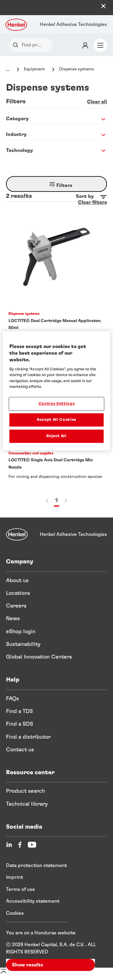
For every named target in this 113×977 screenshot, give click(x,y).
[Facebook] (20, 845)
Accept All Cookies (56, 420)
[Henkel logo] (16, 25)
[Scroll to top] (3, 973)
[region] (56, 391)
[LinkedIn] (9, 845)
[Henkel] (17, 534)
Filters (63, 185)
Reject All (56, 436)
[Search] (17, 45)
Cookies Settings (56, 404)
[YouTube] (32, 845)
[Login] (85, 45)
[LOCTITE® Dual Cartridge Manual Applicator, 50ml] (56, 275)
